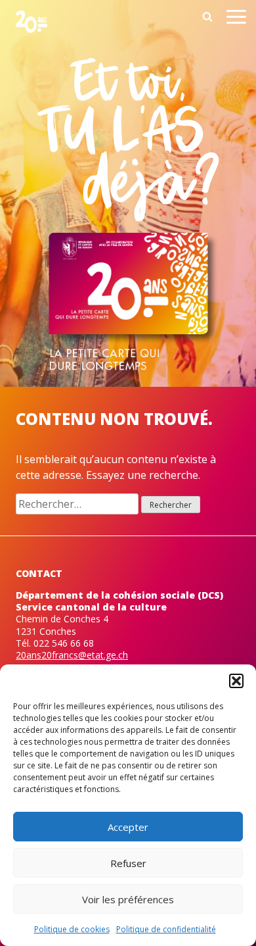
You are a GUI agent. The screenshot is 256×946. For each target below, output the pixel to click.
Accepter (128, 827)
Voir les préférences (128, 899)
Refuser (128, 863)
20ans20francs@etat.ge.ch (72, 655)
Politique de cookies (72, 929)
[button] (236, 680)
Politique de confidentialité (166, 929)
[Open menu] (236, 18)
